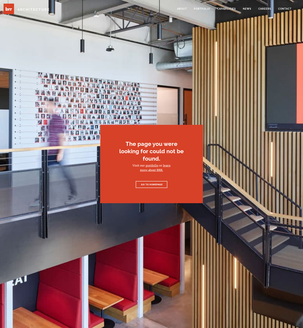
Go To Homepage (151, 184)
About (182, 8)
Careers (264, 8)
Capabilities (226, 8)
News (247, 8)
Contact (285, 8)
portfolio (152, 165)
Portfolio (202, 8)
